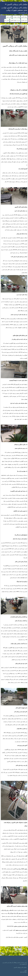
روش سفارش (24, 20)
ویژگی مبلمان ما (16, 17)
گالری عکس (8, 17)
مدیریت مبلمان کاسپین (15, 20)
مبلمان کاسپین (24, 17)
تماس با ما (7, 20)
